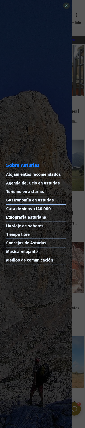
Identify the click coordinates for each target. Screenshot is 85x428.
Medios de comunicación (29, 260)
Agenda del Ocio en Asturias (33, 183)
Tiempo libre (18, 234)
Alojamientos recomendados (33, 174)
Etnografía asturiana (26, 217)
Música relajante (22, 251)
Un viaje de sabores (25, 225)
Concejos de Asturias (26, 242)
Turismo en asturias (25, 191)
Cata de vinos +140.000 (28, 208)
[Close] (66, 5)
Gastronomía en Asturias (30, 200)
